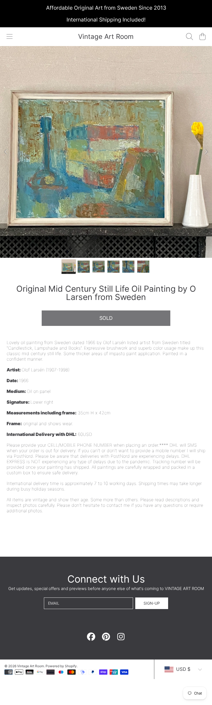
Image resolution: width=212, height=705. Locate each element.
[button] (10, 37)
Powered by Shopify (61, 666)
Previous (6, 152)
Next (206, 152)
